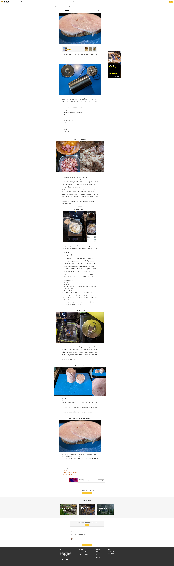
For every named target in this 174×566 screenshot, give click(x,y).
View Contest (101, 480)
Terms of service (71, 563)
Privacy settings (85, 563)
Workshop (81, 552)
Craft (80, 555)
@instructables (111, 551)
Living (86, 552)
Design (80, 554)
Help (96, 554)
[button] (105, 11)
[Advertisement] (114, 64)
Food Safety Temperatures (67, 474)
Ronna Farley (75, 538)
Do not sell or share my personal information (96, 563)
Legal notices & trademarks (109, 563)
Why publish (98, 551)
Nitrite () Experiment (70, 472)
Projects (13, 1)
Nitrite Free (64, 470)
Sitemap (97, 555)
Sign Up (170, 1)
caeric (56, 8)
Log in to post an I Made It (87, 492)
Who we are (98, 557)
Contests (18, 1)
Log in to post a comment (87, 544)
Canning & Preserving (65, 8)
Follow (69, 49)
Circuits (80, 551)
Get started (98, 552)
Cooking (59, 8)
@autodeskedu (111, 553)
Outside (86, 554)
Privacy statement (78, 563)
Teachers (22, 1)
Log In (166, 1)
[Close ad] (120, 52)
